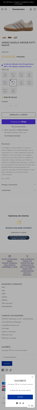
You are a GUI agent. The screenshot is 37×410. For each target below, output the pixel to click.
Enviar (20, 397)
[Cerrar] (32, 377)
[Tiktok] (23, 403)
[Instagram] (20, 403)
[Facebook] (17, 403)
